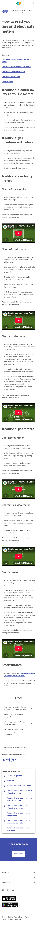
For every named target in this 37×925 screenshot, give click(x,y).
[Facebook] (3, 890)
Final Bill (10, 781)
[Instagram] (8, 890)
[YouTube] (13, 890)
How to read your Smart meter (19, 786)
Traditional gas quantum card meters (16, 67)
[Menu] (3, 3)
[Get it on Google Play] (10, 904)
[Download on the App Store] (9, 898)
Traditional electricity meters (13, 72)
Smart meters (7, 82)
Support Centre (5, 11)
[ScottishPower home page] (18, 3)
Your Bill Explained (14, 776)
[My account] (34, 3)
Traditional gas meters (11, 77)
